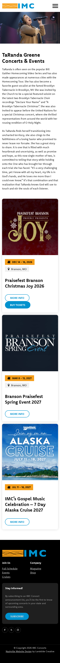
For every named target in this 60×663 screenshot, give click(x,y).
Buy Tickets (17, 305)
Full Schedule (10, 568)
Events (6, 572)
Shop (33, 572)
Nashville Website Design (19, 651)
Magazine (35, 568)
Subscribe (17, 616)
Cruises (6, 576)
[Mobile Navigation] (54, 5)
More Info (17, 297)
